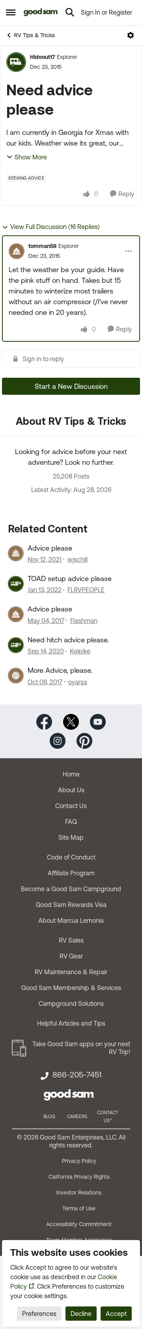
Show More (31, 157)
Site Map (71, 837)
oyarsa (77, 681)
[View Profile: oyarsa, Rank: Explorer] (16, 675)
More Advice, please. (60, 670)
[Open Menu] (130, 35)
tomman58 (42, 246)
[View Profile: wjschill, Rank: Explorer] (16, 553)
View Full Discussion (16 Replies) (55, 226)
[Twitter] (71, 721)
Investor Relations (78, 1192)
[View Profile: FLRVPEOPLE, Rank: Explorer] (16, 584)
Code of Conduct (71, 857)
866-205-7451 (76, 1075)
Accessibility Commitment (79, 1224)
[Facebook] (44, 721)
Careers (77, 1116)
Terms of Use (78, 1208)
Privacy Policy (79, 1161)
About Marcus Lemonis (71, 920)
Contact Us (71, 805)
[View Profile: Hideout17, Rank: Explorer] (16, 62)
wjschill (77, 559)
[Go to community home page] (40, 12)
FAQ (71, 821)
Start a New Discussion (71, 386)
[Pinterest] (84, 740)
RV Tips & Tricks (34, 35)
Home (71, 774)
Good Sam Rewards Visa (71, 904)
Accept (116, 1313)
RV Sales (71, 940)
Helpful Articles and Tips (71, 1023)
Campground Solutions (71, 1003)
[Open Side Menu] (10, 12)
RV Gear (71, 956)
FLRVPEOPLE (86, 589)
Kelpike (80, 651)
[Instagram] (57, 740)
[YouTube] (97, 721)
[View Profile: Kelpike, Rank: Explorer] (16, 645)
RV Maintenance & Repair (71, 971)
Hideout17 (42, 57)
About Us (71, 789)
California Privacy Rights (79, 1177)
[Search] (70, 12)
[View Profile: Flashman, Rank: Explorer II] (16, 614)
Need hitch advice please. (68, 640)
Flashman (83, 620)
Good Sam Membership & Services (71, 987)
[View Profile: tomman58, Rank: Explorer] (16, 251)
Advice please (50, 548)
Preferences (39, 1313)
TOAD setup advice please (70, 578)
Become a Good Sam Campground (71, 888)
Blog (49, 1116)
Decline (81, 1313)
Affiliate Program (71, 873)
